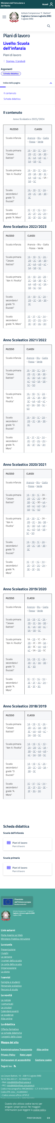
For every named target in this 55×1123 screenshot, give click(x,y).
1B (34, 150)
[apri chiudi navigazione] (4, 17)
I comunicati (7, 1004)
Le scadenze (7, 1015)
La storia (5, 971)
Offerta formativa (10, 1029)
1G (38, 210)
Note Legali (26, 1055)
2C (34, 154)
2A (44, 150)
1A (29, 150)
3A (39, 154)
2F (34, 213)
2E (29, 213)
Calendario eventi (10, 1011)
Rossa (32, 141)
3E (29, 217)
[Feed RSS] (14, 1066)
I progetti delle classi (11, 1036)
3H (44, 217)
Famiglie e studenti (10, 982)
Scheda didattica (10, 73)
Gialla (46, 138)
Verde (40, 141)
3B (45, 154)
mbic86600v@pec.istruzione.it (20, 1085)
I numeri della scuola (11, 960)
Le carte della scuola (11, 964)
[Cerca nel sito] (48, 26)
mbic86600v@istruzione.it (19, 1082)
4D (33, 381)
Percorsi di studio (9, 989)
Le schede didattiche (11, 1033)
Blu (39, 138)
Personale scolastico (11, 986)
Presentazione (8, 949)
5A (29, 161)
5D (39, 288)
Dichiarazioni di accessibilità (16, 1060)
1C (39, 150)
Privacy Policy (8, 1055)
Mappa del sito (10, 1042)
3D (33, 378)
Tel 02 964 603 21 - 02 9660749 (16, 1079)
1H (44, 210)
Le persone (6, 957)
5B (34, 161)
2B (29, 154)
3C (29, 158)
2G (39, 213)
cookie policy (39, 1110)
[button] (27, 83)
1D (44, 744)
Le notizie (6, 1000)
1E (29, 210)
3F (34, 217)
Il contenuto (10, 93)
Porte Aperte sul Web (12, 935)
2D (38, 498)
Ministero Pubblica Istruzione (15, 939)
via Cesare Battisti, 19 (11, 1075)
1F (34, 210)
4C (45, 158)
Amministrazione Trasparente (16, 1049)
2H (44, 213)
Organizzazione (8, 968)
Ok (48, 1118)
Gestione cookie (43, 1060)
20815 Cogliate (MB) (32, 1075)
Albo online (6, 1018)
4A (34, 158)
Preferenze (34, 1118)
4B (39, 158)
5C (39, 161)
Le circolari (6, 1007)
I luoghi (4, 953)
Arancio (31, 138)
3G (39, 217)
